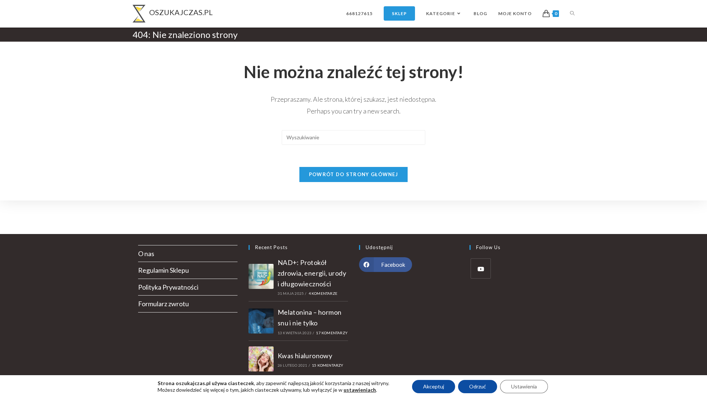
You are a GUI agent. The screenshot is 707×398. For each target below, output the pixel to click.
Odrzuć (477, 386)
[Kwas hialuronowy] (261, 358)
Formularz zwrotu (163, 304)
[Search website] (572, 13)
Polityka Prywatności (168, 287)
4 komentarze (323, 293)
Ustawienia (524, 386)
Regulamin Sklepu (163, 270)
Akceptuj (433, 386)
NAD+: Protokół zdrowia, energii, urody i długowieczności (312, 273)
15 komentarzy (328, 365)
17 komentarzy (332, 333)
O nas (146, 253)
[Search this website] (353, 136)
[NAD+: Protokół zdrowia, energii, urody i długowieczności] (261, 276)
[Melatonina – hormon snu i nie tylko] (261, 321)
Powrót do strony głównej (353, 174)
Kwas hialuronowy (305, 356)
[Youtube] (481, 268)
